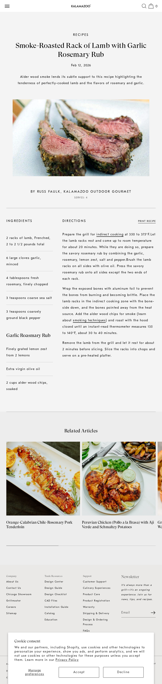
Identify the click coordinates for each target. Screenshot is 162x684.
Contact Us (13, 588)
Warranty (89, 607)
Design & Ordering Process (95, 622)
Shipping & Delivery (96, 613)
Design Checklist (56, 594)
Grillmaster (13, 600)
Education (51, 619)
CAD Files (51, 600)
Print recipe (147, 221)
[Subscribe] (151, 612)
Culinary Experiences (96, 588)
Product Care (91, 594)
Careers (11, 607)
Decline (123, 672)
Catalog (50, 613)
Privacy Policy (67, 660)
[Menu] (8, 6)
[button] (144, 6)
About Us (12, 581)
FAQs (86, 630)
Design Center (54, 581)
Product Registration (96, 600)
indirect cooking (109, 234)
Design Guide (53, 588)
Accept (79, 672)
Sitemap (11, 613)
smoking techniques (89, 320)
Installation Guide (56, 607)
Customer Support (94, 581)
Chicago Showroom (19, 594)
